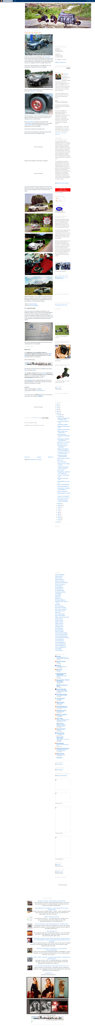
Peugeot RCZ (47, 56)
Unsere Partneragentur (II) (60, 643)
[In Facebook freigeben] (46, 418)
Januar (59, 519)
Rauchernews (59, 757)
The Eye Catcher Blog (61, 689)
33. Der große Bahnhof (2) (61, 666)
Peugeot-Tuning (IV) (59, 623)
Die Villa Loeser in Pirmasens (63, 498)
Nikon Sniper (59, 669)
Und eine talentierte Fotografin (61, 632)
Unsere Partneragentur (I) (60, 642)
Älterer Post (50, 457)
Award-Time (59, 730)
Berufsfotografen (60, 743)
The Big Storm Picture (61, 710)
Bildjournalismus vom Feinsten (63, 442)
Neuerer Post (27, 457)
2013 (58, 407)
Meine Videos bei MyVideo (60, 607)
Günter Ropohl (58, 595)
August (59, 507)
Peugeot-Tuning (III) (59, 621)
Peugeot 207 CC (33, 90)
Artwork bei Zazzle (59, 576)
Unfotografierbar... (60, 715)
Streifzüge (59, 665)
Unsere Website (58, 648)
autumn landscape (60, 682)
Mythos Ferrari (60, 460)
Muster (26, 370)
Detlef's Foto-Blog (60, 702)
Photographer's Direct (59, 626)
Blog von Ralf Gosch (59, 579)
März (59, 516)
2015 (58, 404)
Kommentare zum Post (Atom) (35, 459)
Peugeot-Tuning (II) (59, 620)
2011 (58, 411)
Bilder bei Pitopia (58, 577)
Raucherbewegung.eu (59, 629)
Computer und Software (60, 581)
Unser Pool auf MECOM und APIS (62, 637)
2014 (58, 406)
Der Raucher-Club (60, 733)
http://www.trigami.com (40, 390)
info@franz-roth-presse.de (60, 62)
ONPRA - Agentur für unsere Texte (62, 617)
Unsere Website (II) (59, 650)
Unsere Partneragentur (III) (60, 645)
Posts (58, 198)
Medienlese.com (58, 598)
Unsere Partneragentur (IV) (60, 647)
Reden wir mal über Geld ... (62, 491)
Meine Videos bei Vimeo (60, 610)
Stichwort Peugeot (33, 303)
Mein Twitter (57, 604)
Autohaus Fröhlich (28, 124)
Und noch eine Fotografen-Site (61, 634)
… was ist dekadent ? (61, 734)
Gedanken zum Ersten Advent (63, 429)
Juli (58, 508)
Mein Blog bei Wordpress (60, 600)
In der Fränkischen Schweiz (62, 695)
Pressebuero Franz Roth (62, 694)
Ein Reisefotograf (58, 585)
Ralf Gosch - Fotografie (62, 714)
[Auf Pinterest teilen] (47, 418)
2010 (58, 413)
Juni (59, 510)
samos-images (60, 718)
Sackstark (59, 656)
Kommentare (59, 200)
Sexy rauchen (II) (52, 931)
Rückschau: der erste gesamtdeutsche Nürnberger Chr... (63, 436)
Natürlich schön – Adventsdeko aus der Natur (52, 901)
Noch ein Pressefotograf (60, 615)
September (60, 505)
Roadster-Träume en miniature (63, 458)
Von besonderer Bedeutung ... (63, 486)
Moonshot (58, 670)
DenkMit (58, 662)
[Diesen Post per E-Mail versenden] (42, 418)
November (60, 416)
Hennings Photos (60, 753)
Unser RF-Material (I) (59, 639)
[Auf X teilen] (45, 418)
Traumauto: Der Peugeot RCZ (63, 496)
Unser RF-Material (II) (59, 640)
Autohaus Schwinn (30, 121)
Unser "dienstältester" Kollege (61, 636)
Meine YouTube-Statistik (52, 916)
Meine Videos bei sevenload (60, 609)
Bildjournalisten (60, 737)
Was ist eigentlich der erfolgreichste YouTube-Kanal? (51, 924)
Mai (58, 512)
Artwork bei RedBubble (59, 574)
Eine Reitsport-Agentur (59, 590)
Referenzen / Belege (59, 631)
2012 (58, 409)
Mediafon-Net (58, 596)
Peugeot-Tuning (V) (59, 625)
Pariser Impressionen (61, 461)
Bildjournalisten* (60, 723)
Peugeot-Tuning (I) (59, 618)
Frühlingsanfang (60, 703)
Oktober (59, 503)
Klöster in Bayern (60, 470)
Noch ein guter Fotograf (60, 613)
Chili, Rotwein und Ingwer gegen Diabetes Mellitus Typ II (52, 965)
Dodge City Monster (60, 711)
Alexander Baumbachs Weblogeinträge (61, 674)
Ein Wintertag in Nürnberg (62, 424)
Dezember (60, 414)
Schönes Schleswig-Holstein (62, 707)
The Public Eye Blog (61, 661)
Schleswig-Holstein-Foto (62, 706)
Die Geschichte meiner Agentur (61, 582)
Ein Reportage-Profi (59, 587)
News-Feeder (57, 612)
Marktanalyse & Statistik (62, 443)
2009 (58, 522)
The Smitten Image (61, 698)
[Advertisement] (62, 36)
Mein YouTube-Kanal (59, 606)
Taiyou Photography (61, 728)
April (59, 514)
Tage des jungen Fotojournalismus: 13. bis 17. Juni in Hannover (63, 739)
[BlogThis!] (44, 418)
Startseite (39, 457)
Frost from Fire (59, 699)
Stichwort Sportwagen (33, 305)
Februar (59, 517)
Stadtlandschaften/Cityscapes (63, 748)
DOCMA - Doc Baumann (60, 584)
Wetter (34, 370)
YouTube (43, 373)
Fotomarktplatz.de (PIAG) (60, 592)
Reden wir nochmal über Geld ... (63, 484)
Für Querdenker (58, 593)
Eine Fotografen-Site (59, 588)
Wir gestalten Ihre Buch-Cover (61, 305)
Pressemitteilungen (59, 628)
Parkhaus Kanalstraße (61, 754)
